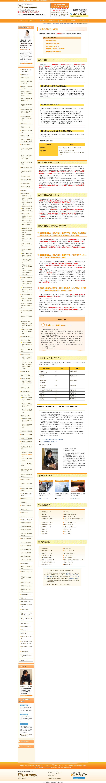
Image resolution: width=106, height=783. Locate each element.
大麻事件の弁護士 (25, 340)
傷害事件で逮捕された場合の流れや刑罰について (27, 405)
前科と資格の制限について (26, 655)
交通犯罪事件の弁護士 (26, 452)
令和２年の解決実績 (26, 538)
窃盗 (74, 574)
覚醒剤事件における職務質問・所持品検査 (27, 325)
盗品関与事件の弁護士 (26, 438)
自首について (24, 598)
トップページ (22, 20)
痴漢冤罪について (26, 196)
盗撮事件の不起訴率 (27, 228)
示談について (24, 633)
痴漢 (67, 574)
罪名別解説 (23, 190)
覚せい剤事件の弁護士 (66, 767)
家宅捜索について (25, 623)
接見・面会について (26, 601)
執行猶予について (25, 127)
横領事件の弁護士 (25, 388)
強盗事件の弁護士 (25, 375)
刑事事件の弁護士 (24, 765)
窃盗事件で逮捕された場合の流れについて (27, 358)
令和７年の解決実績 (26, 556)
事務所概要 (82, 20)
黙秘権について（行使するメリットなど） (26, 613)
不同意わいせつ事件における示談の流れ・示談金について (27, 255)
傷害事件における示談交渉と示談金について (27, 399)
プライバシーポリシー (63, 765)
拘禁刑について (25, 135)
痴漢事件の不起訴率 (27, 206)
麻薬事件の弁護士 (25, 336)
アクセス (23, 516)
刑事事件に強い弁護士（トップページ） (26, 70)
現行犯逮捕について (26, 626)
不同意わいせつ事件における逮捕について (27, 261)
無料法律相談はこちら (26, 167)
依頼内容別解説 (24, 563)
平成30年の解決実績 (26, 529)
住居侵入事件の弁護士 (26, 434)
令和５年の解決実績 (26, 549)
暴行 (51, 576)
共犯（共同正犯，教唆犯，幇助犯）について (26, 642)
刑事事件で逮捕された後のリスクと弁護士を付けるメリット (26, 93)
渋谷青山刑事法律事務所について (26, 494)
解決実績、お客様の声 (26, 519)
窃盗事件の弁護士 (25, 354)
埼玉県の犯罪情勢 (25, 183)
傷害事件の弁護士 (25, 395)
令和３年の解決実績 (26, 542)
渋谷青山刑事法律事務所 (27, 7)
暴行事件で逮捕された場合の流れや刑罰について (27, 420)
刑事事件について (25, 74)
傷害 (48, 576)
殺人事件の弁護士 (25, 391)
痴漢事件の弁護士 (25, 193)
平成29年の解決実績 (26, 526)
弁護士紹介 (32, 20)
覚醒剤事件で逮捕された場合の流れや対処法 (27, 331)
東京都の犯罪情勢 (25, 176)
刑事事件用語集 (24, 651)
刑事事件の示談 (73, 578)
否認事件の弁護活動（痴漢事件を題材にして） (26, 118)
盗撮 (70, 574)
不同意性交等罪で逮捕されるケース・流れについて (27, 289)
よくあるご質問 (71, 20)
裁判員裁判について (26, 594)
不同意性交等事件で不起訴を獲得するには (27, 283)
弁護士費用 (42, 20)
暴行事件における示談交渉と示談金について (27, 426)
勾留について (24, 629)
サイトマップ (24, 660)
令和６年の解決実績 (26, 552)
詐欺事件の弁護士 (25, 378)
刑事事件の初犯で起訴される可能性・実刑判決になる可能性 (26, 111)
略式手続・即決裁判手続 (26, 637)
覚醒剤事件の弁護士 (26, 321)
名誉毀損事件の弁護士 (26, 431)
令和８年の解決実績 (26, 560)
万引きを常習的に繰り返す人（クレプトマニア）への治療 (26, 157)
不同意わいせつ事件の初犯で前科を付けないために (27, 272)
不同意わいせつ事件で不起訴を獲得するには (27, 266)
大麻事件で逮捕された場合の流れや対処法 (27, 344)
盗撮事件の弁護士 (25, 213)
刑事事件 (68, 573)
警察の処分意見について (26, 647)
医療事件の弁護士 (25, 479)
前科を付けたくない (26, 582)
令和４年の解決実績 (26, 545)
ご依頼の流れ (52, 20)
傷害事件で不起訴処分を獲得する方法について (27, 410)
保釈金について (24, 609)
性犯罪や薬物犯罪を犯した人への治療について (26, 150)
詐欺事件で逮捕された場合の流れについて (27, 382)
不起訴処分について (26, 123)
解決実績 (62, 20)
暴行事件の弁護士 (25, 416)
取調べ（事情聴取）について (26, 619)
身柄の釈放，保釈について (26, 605)
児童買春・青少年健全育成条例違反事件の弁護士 (26, 305)
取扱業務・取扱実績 (26, 505)
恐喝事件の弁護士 (25, 371)
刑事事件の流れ (25, 77)
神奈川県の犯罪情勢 (26, 179)
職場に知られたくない (26, 585)
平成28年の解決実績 (26, 522)
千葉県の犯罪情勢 (25, 187)
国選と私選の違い (25, 144)
